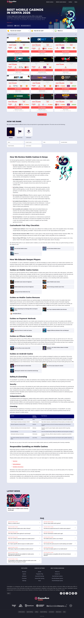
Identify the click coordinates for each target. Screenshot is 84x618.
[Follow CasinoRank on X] (67, 593)
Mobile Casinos (49, 2)
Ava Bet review (66, 53)
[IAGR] (14, 605)
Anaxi (39, 580)
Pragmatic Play (39, 574)
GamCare (15, 461)
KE (8, 593)
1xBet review (42, 53)
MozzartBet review (18, 53)
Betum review (18, 90)
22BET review (18, 72)
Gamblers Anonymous (18, 466)
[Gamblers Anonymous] (21, 605)
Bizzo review (65, 109)
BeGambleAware (17, 464)
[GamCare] (29, 605)
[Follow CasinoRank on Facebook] (61, 593)
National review (65, 90)
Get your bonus (18, 51)
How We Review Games (57, 580)
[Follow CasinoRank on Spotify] (73, 593)
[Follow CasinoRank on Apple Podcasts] (76, 593)
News (76, 2)
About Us (57, 571)
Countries (24, 578)
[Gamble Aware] (57, 605)
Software (24, 576)
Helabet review (42, 90)
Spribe (39, 571)
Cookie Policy (42, 616)
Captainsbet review (42, 72)
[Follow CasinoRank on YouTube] (70, 593)
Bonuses (24, 571)
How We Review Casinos (57, 578)
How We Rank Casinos (57, 576)
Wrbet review (65, 72)
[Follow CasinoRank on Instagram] (64, 593)
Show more (41, 114)
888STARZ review (41, 109)
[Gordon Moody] (40, 605)
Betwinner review (18, 109)
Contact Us (57, 574)
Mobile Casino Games (61, 2)
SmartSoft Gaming (39, 576)
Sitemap (24, 580)
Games (24, 574)
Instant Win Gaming (39, 578)
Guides (70, 2)
